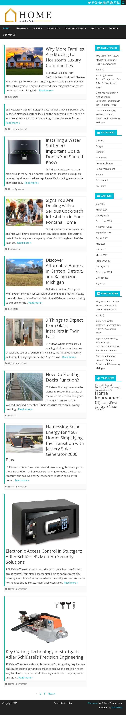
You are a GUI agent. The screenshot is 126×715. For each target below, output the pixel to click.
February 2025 (103, 260)
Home (6, 28)
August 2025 (102, 238)
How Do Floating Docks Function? (63, 377)
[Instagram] (107, 2)
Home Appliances (17, 189)
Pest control (14, 248)
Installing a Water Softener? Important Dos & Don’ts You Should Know (64, 151)
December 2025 (104, 221)
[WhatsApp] (115, 2)
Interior (99, 174)
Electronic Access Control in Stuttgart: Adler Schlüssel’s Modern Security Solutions (44, 556)
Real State (96, 28)
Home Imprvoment (74, 28)
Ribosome (93, 703)
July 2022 (100, 283)
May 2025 (101, 243)
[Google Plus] (96, 2)
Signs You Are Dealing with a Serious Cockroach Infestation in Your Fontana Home (64, 211)
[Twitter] (89, 2)
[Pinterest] (111, 2)
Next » (51, 693)
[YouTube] (104, 2)
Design (36, 28)
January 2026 (102, 215)
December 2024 (104, 272)
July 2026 (100, 203)
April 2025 (101, 249)
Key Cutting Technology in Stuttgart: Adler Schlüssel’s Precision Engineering (44, 654)
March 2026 (102, 209)
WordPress (116, 707)
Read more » (46, 90)
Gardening (101, 157)
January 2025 (102, 266)
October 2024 (102, 277)
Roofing (113, 28)
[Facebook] (93, 2)
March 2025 (102, 255)
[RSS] (118, 2)
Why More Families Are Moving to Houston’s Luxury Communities (65, 57)
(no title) (100, 69)
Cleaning (21, 28)
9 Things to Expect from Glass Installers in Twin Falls (64, 328)
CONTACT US (9, 35)
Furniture (52, 28)
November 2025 (104, 226)
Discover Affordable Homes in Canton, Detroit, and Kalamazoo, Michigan (64, 271)
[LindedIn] (100, 2)
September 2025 (104, 232)
